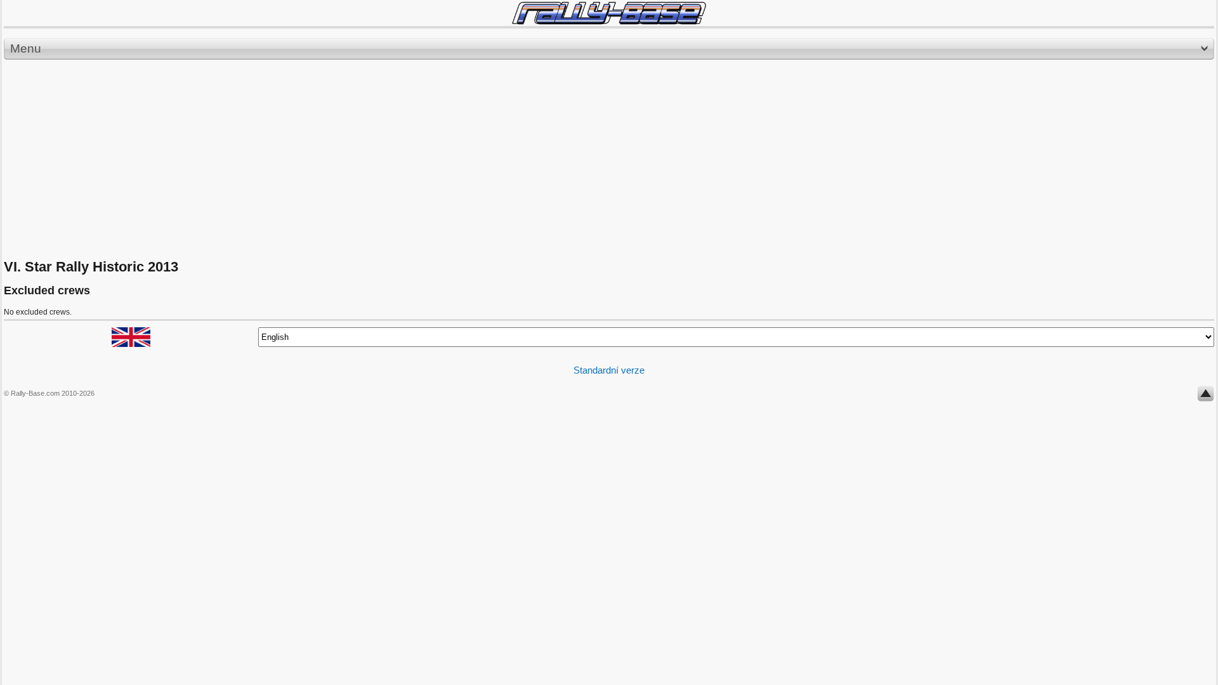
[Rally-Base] (609, 13)
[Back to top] (1205, 396)
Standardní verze (609, 370)
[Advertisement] (609, 160)
